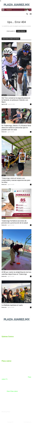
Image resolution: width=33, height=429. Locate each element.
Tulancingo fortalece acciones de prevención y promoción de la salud (15, 222)
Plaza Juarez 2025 (18, 422)
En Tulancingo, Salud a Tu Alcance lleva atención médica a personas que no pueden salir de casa (16, 128)
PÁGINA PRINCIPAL (21, 31)
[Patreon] (10, 333)
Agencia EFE (4, 104)
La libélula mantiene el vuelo (12, 305)
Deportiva (4, 95)
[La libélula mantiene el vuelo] (16, 291)
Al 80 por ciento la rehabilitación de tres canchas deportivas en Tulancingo (16, 273)
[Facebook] (2, 333)
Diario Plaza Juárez (12, 391)
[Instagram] (6, 333)
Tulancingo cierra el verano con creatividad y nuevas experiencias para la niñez (16, 180)
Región (3, 122)
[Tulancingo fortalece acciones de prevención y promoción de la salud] (16, 204)
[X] (18, 333)
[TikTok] (14, 333)
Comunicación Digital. (25, 423)
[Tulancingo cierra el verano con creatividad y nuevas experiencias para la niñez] (16, 156)
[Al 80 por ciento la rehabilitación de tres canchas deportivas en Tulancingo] (16, 249)
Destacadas (4, 302)
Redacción (4, 131)
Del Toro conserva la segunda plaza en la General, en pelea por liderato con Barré (16, 100)
